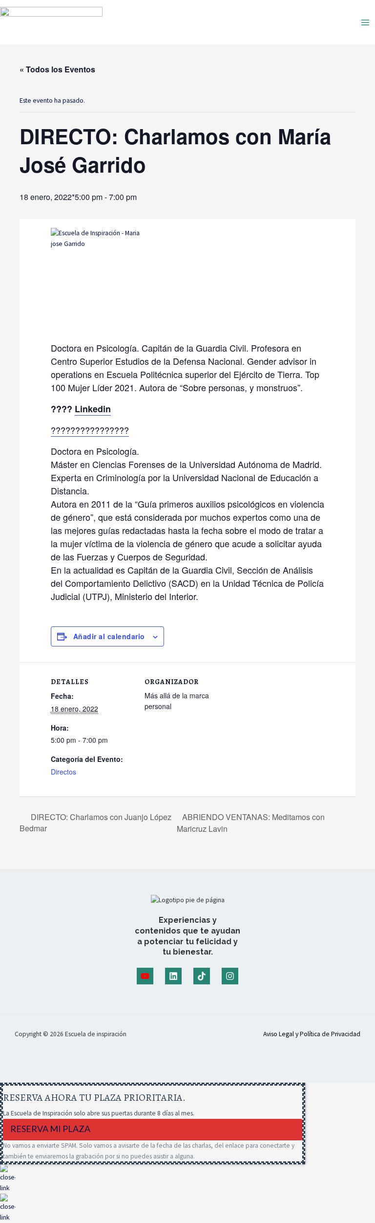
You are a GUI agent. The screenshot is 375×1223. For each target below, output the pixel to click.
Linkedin (93, 408)
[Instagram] (230, 976)
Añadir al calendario (109, 636)
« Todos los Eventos (57, 69)
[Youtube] (145, 976)
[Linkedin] (173, 976)
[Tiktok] (201, 976)
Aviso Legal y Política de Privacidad (311, 1034)
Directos (63, 772)
